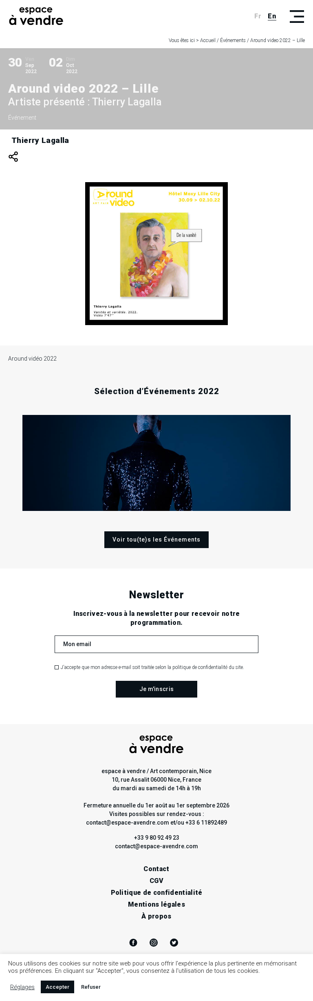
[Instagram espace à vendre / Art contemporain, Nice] (154, 943)
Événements (233, 40)
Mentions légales (156, 904)
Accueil (208, 40)
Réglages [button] (22, 987)
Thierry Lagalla (40, 140)
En (272, 16)
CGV (156, 881)
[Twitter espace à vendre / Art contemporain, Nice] (174, 943)
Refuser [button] (91, 987)
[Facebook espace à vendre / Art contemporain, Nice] (133, 943)
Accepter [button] (57, 987)
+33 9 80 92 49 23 (156, 837)
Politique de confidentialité (157, 892)
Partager (13, 157)
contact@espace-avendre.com (156, 846)
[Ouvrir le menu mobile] (296, 16)
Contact (156, 869)
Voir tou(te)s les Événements (156, 539)
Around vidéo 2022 (32, 358)
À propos (156, 916)
